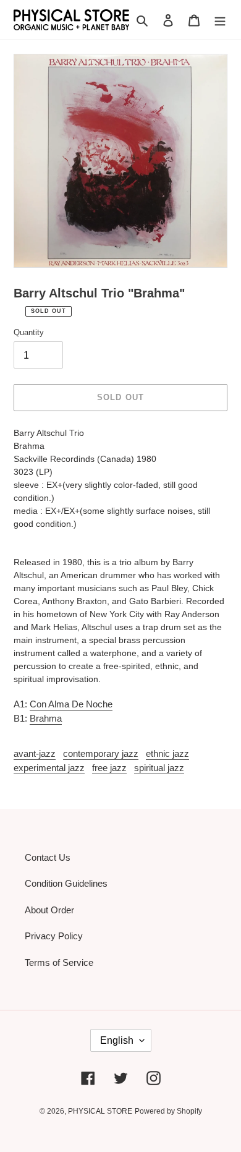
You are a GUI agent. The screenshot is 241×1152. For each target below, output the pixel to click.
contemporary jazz (100, 753)
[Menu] (220, 20)
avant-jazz (35, 753)
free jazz (109, 767)
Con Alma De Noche (71, 704)
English (116, 1040)
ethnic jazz (167, 753)
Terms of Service (59, 962)
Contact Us (47, 857)
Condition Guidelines (66, 883)
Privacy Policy (54, 936)
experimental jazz (49, 767)
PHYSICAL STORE (100, 1111)
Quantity (29, 332)
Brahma (46, 718)
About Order (49, 910)
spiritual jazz (159, 767)
